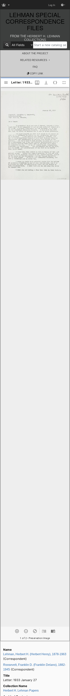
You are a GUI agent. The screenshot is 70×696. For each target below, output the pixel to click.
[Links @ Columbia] (6, 5)
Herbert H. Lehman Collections (42, 38)
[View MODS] (55, 82)
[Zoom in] (17, 631)
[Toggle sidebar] (5, 82)
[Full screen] (64, 82)
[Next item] (53, 631)
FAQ (35, 66)
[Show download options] (46, 82)
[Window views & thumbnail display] (37, 82)
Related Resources (34, 60)
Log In (51, 5)
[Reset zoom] (34, 631)
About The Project (35, 53)
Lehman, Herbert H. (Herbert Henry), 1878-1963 (34, 654)
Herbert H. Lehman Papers (21, 690)
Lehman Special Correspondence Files (35, 21)
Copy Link (36, 73)
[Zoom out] (25, 631)
